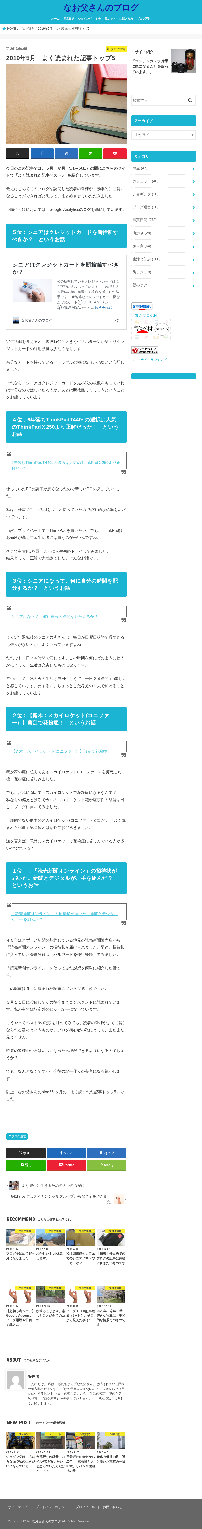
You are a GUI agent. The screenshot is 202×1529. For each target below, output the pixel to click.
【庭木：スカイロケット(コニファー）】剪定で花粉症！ (61, 751)
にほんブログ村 (144, 316)
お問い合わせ (112, 1507)
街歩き (142, 272)
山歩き (142, 233)
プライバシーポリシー (51, 1507)
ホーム (55, 18)
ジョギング (85, 18)
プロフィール (85, 1507)
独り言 (142, 246)
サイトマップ (17, 1507)
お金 (98, 18)
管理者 (34, 1376)
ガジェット (145, 181)
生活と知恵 (126, 18)
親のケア (110, 18)
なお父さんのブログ (101, 7)
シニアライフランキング (149, 360)
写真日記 (69, 18)
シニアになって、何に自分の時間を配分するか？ (54, 617)
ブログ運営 (144, 18)
